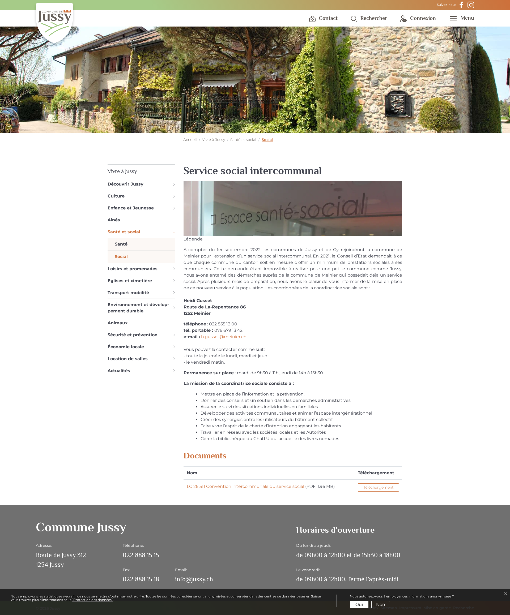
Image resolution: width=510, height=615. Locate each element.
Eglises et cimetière (130, 280)
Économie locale (126, 346)
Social (121, 257)
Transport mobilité (128, 292)
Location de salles (128, 358)
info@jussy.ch (194, 579)
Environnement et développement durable (138, 307)
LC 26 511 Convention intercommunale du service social (245, 486)
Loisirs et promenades (133, 268)
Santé (121, 244)
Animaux (118, 322)
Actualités (119, 370)
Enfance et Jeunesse (131, 207)
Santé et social (124, 231)
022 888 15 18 (141, 579)
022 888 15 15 (141, 554)
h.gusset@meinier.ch (223, 336)
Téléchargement (376, 472)
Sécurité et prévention (133, 334)
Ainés (114, 219)
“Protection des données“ (92, 600)
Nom (192, 472)
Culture (116, 196)
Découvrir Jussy (125, 184)
